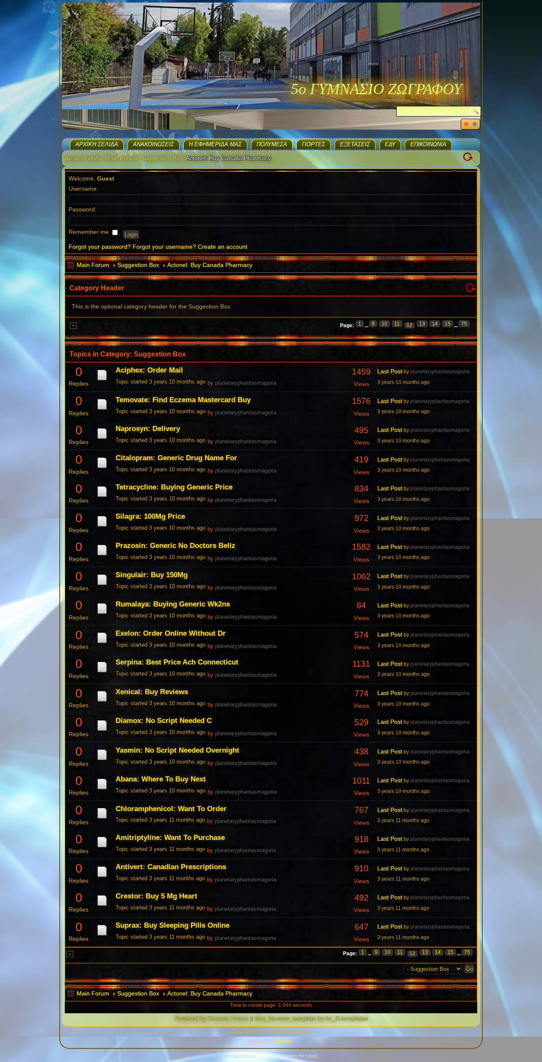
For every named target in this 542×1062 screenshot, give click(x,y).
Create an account (222, 246)
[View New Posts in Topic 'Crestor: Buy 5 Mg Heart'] (102, 905)
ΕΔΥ (390, 144)
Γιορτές (313, 144)
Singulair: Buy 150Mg (152, 575)
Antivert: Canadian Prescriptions (171, 867)
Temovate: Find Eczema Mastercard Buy (183, 400)
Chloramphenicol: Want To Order (171, 809)
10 (384, 324)
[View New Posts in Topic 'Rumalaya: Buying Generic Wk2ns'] (102, 613)
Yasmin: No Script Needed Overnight (177, 750)
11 (397, 324)
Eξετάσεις (355, 144)
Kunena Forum (228, 1018)
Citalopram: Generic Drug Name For (176, 458)
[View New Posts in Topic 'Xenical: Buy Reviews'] (102, 701)
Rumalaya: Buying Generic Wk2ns (173, 604)
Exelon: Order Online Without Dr (171, 633)
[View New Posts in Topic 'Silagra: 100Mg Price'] (102, 526)
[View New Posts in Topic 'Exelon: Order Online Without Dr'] (102, 642)
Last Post (389, 371)
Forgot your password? (100, 246)
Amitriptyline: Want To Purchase (170, 838)
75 (464, 324)
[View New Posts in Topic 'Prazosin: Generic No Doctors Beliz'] (102, 555)
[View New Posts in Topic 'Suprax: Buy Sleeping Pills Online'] (102, 935)
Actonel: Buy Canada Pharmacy (209, 264)
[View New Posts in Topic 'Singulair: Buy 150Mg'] (102, 584)
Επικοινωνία (428, 144)
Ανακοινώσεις (153, 144)
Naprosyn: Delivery (148, 429)
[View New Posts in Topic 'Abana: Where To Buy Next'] (102, 789)
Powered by (190, 1018)
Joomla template (240, 1055)
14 (435, 324)
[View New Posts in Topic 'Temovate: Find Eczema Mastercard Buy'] (102, 409)
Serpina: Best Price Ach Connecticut (177, 662)
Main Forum (121, 158)
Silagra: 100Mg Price (150, 516)
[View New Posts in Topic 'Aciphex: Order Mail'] (102, 380)
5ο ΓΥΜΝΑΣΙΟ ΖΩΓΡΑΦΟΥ (376, 89)
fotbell (311, 1055)
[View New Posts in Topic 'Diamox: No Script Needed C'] (102, 730)
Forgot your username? (164, 246)
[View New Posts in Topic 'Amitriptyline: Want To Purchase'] (102, 847)
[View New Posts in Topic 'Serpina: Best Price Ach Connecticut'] (102, 672)
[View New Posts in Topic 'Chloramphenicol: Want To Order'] (102, 818)
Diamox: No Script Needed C (164, 721)
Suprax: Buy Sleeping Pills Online (173, 925)
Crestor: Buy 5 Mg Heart (156, 896)
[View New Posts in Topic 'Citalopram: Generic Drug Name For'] (102, 467)
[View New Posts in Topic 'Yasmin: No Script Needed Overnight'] (102, 759)
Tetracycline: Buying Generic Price (174, 487)
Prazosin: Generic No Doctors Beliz (175, 546)
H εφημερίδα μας (215, 144)
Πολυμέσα (272, 144)
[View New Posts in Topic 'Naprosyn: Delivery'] (102, 438)
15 (448, 324)
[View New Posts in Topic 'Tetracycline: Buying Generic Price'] (102, 496)
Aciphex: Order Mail (149, 370)
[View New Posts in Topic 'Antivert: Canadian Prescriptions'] (102, 876)
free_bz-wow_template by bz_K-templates (311, 1018)
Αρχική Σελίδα (96, 144)
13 (422, 324)
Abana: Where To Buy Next (161, 779)
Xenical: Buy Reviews (152, 692)
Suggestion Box (162, 158)
